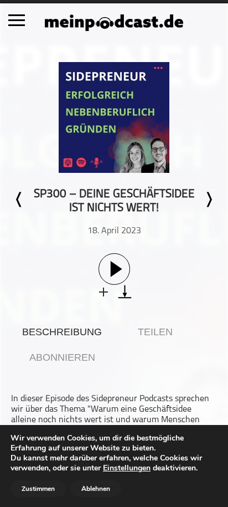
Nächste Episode (208, 199)
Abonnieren (62, 357)
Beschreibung (62, 331)
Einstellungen (127, 468)
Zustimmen (38, 488)
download (125, 292)
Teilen (155, 331)
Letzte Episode (19, 199)
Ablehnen (95, 488)
